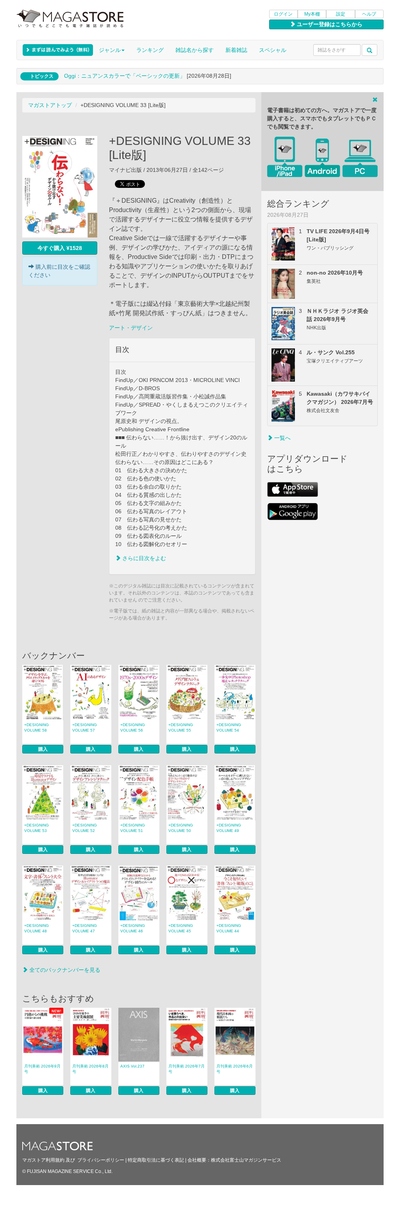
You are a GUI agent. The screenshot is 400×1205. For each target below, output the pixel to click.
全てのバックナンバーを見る (64, 970)
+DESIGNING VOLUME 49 (228, 828)
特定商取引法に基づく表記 (156, 1160)
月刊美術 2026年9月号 (42, 1069)
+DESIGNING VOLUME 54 (228, 727)
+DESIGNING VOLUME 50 (180, 828)
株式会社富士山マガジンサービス (246, 1160)
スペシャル (272, 50)
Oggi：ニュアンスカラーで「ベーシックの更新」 (124, 76)
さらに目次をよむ (143, 558)
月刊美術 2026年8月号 (90, 1069)
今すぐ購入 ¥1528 (60, 248)
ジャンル (110, 50)
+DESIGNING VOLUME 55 (180, 727)
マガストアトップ (50, 105)
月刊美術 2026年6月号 (234, 1069)
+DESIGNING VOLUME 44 (228, 928)
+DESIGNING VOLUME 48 (36, 928)
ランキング (150, 50)
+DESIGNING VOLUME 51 (132, 828)
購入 (43, 749)
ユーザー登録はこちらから (328, 24)
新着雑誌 (236, 50)
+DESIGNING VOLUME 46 (132, 928)
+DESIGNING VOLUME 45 (180, 928)
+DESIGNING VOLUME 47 (84, 928)
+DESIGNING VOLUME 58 (36, 727)
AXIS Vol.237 (132, 1066)
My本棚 (312, 14)
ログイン (283, 14)
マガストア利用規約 (43, 1160)
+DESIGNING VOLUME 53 (36, 828)
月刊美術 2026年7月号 (186, 1069)
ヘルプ (369, 14)
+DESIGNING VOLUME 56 (132, 727)
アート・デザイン (131, 328)
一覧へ (282, 438)
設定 (340, 14)
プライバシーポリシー (100, 1160)
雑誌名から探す (194, 50)
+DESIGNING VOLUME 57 (84, 727)
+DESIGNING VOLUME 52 (84, 828)
